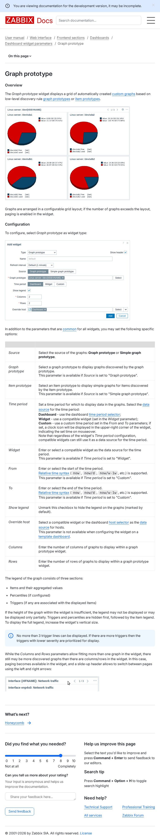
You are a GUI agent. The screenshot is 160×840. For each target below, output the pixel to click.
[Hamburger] (151, 20)
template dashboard (54, 536)
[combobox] (99, 20)
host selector (119, 522)
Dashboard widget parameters (28, 43)
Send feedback (20, 811)
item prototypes (87, 99)
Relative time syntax (54, 473)
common (69, 329)
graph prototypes (56, 99)
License (86, 833)
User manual (14, 38)
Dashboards (99, 38)
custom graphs (123, 94)
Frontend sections (71, 38)
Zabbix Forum (133, 815)
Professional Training (138, 807)
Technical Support (98, 807)
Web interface (40, 38)
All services (93, 815)
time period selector (104, 414)
